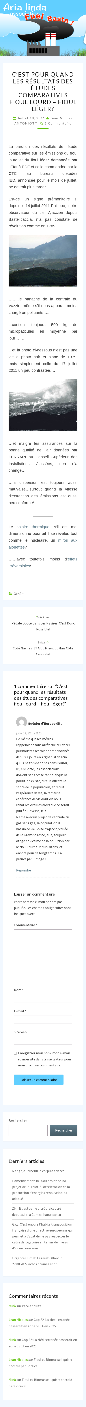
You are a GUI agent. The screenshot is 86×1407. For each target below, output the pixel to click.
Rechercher (18, 1120)
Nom (19, 990)
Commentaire (25, 925)
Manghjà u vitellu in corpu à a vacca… (40, 1171)
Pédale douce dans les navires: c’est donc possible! (43, 623)
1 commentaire (58, 123)
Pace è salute (31, 1306)
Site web (20, 1032)
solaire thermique (33, 527)
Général (20, 593)
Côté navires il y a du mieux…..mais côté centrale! (43, 648)
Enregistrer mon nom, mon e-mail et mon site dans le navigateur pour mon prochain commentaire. (44, 1059)
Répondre (23, 870)
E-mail (20, 1011)
